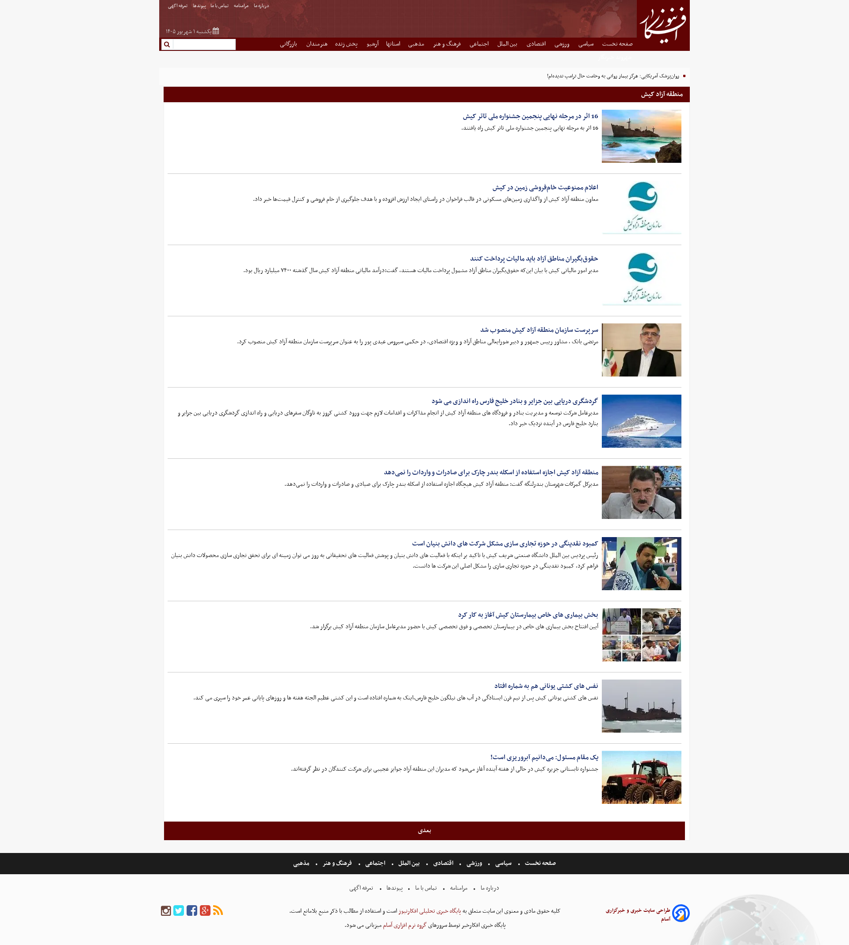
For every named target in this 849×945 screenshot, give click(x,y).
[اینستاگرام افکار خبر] (166, 911)
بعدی (424, 830)
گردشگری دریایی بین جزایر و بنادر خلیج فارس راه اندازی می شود (515, 401)
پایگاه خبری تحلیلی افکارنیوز (429, 911)
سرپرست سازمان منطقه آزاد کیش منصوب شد (539, 330)
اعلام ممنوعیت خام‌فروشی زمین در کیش (545, 187)
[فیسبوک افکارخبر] (192, 911)
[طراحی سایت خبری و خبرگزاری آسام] (681, 914)
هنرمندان (317, 44)
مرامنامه (241, 6)
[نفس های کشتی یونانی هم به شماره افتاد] (641, 706)
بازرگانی (289, 44)
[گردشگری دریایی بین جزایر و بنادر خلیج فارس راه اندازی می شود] (641, 421)
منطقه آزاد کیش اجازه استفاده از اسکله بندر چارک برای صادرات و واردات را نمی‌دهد (491, 472)
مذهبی (416, 44)
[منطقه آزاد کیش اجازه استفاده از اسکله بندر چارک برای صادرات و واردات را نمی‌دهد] (641, 492)
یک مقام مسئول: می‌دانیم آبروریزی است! (544, 757)
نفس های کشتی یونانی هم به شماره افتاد (546, 686)
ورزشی (563, 44)
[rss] (218, 911)
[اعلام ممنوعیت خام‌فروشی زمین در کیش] (641, 207)
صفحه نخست (617, 44)
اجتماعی (480, 44)
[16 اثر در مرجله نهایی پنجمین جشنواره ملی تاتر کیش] (641, 136)
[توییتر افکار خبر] (178, 911)
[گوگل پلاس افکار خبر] (205, 911)
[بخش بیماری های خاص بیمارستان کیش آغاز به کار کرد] (641, 634)
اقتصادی (537, 44)
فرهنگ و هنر (447, 44)
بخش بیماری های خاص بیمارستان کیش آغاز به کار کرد (528, 615)
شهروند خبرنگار (615, 57)
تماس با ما (219, 6)
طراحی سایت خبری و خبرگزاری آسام (638, 915)
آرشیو (373, 44)
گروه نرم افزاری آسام (404, 925)
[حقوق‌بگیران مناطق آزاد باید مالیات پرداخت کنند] (641, 278)
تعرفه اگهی (178, 6)
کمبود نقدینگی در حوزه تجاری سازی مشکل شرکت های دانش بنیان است (505, 543)
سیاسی (586, 44)
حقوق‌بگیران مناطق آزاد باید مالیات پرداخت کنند (534, 259)
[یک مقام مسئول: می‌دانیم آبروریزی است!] (641, 777)
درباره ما (262, 6)
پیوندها (199, 6)
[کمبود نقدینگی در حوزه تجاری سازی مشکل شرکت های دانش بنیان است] (641, 563)
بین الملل (508, 44)
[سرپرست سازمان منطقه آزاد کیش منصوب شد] (641, 349)
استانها (393, 44)
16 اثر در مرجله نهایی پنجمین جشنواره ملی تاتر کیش (530, 116)
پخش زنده (347, 44)
